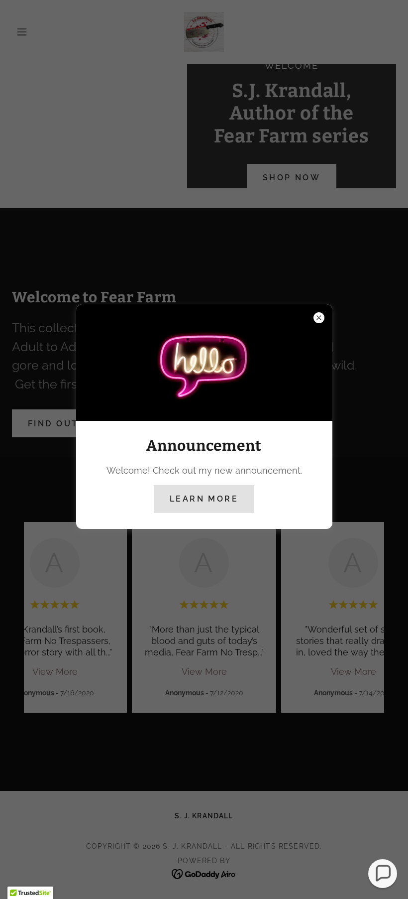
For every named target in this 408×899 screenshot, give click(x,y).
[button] (382, 873)
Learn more (204, 499)
